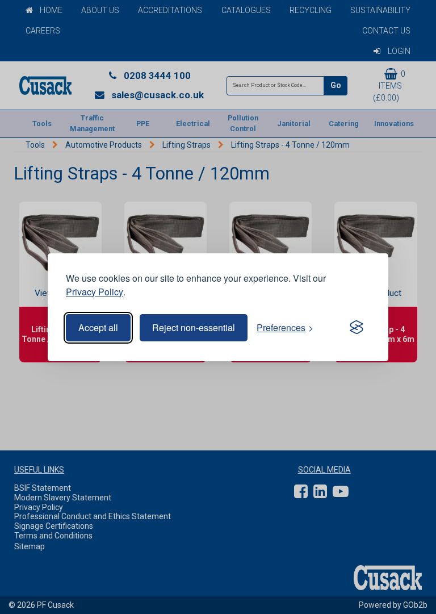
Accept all (98, 327)
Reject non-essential (193, 327)
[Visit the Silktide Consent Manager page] (356, 327)
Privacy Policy (94, 291)
